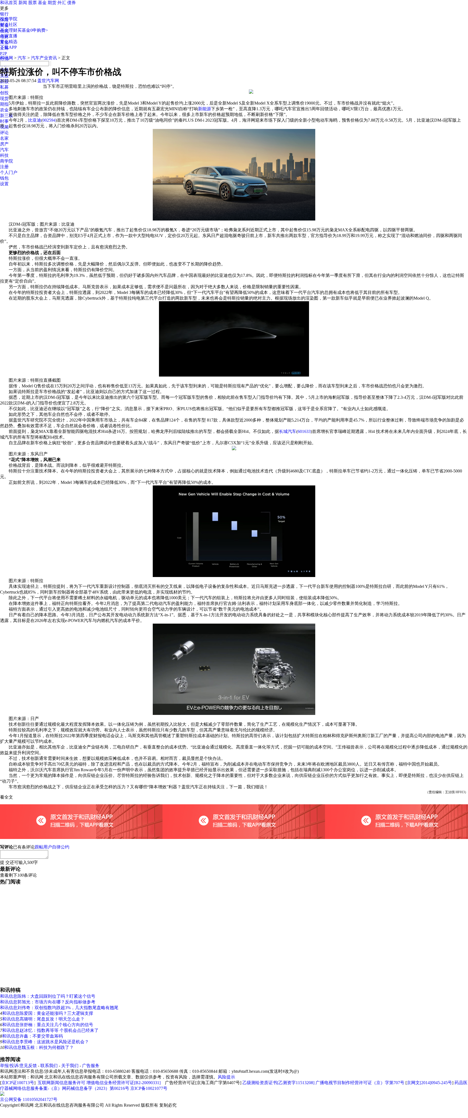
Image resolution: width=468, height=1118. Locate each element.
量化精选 (8, 41)
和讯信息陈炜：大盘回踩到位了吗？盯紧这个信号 (47, 996)
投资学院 (8, 19)
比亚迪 (34, 120)
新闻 (22, 2)
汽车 (4, 149)
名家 (4, 138)
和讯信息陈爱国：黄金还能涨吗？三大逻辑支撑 (47, 1013)
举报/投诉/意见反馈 (18, 1065)
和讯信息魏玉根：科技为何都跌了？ (39, 1047)
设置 (4, 184)
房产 (4, 144)
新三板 (6, 115)
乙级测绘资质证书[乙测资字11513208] (278, 1082)
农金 (4, 110)
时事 (4, 121)
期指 (4, 104)
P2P (3, 53)
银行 (4, 14)
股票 (32, 2)
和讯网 (6, 58)
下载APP (8, 47)
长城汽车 (287, 431)
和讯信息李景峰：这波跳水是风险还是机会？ (45, 1041)
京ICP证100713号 (17, 1082)
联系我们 (49, 1065)
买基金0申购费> (32, 30)
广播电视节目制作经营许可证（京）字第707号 (360, 1082)
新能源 (204, 108)
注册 (4, 166)
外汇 (61, 2)
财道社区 (8, 24)
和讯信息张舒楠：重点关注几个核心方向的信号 (47, 1024)
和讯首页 (8, 2)
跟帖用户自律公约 (52, 847)
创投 (4, 92)
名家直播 (8, 36)
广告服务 (90, 1065)
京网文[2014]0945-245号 (429, 1082)
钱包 (4, 178)
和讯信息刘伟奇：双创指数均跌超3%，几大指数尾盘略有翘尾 (59, 1007)
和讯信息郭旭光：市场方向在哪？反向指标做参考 (47, 1002)
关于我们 (70, 1065)
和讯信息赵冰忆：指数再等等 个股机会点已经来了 (50, 1030)
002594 (49, 120)
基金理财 (8, 30)
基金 (42, 2)
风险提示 (226, 1077)
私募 (4, 87)
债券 (71, 2)
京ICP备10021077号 (148, 1088)
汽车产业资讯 (44, 58)
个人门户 (8, 172)
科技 (4, 155)
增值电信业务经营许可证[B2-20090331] (123, 1082)
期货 (52, 2)
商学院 (6, 161)
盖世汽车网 (48, 80)
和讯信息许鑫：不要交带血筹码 (32, 1036)
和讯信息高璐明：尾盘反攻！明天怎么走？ (43, 1019)
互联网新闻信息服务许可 (61, 1082)
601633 (304, 431)
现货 (4, 98)
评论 (4, 132)
